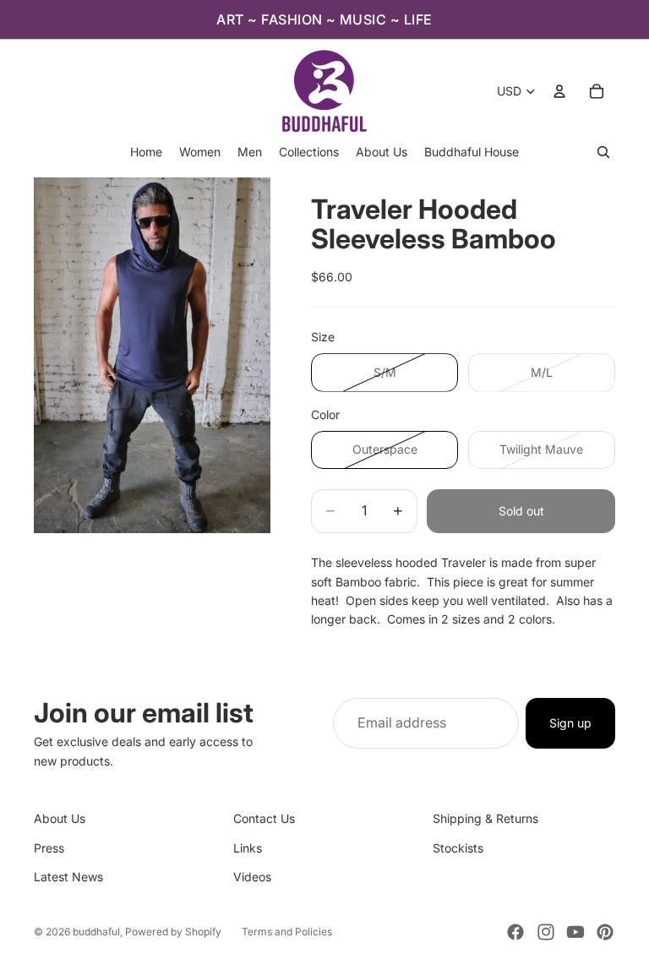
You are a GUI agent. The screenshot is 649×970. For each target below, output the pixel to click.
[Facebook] (515, 932)
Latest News (68, 876)
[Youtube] (575, 932)
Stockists (458, 848)
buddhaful (96, 931)
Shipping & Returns (485, 818)
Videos (252, 876)
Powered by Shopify (173, 931)
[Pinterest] (605, 932)
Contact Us (264, 818)
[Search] (603, 152)
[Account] (559, 91)
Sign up (570, 723)
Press (49, 848)
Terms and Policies (287, 931)
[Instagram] (546, 932)
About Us (59, 818)
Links (247, 848)
